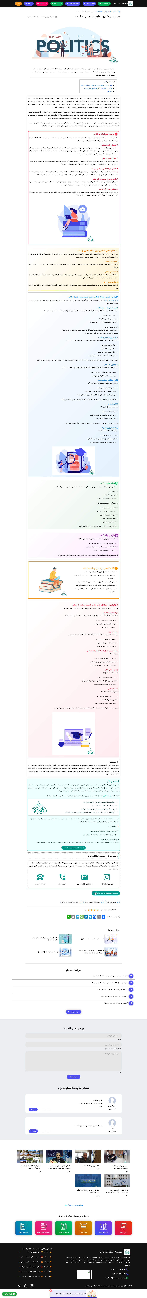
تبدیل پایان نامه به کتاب (103, 11)
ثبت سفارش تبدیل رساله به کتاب (73, 847)
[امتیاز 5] (86, 910)
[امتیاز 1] (97, 910)
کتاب (113, 11)
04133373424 (116, 1269)
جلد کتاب (115, 539)
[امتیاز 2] (94, 910)
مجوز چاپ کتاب (111, 902)
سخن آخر (109, 91)
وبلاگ (118, 11)
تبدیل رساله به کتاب (111, 300)
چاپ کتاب (114, 171)
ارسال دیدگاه (73, 1077)
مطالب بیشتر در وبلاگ (75, 1205)
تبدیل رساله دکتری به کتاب (70, 902)
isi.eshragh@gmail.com (113, 1278)
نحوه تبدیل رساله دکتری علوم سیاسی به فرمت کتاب (96, 85)
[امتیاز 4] (89, 910)
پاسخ (34, 1109)
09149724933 (116, 1274)
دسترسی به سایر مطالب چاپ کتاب (107, 893)
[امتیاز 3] (92, 910)
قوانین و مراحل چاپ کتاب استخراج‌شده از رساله (98, 88)
